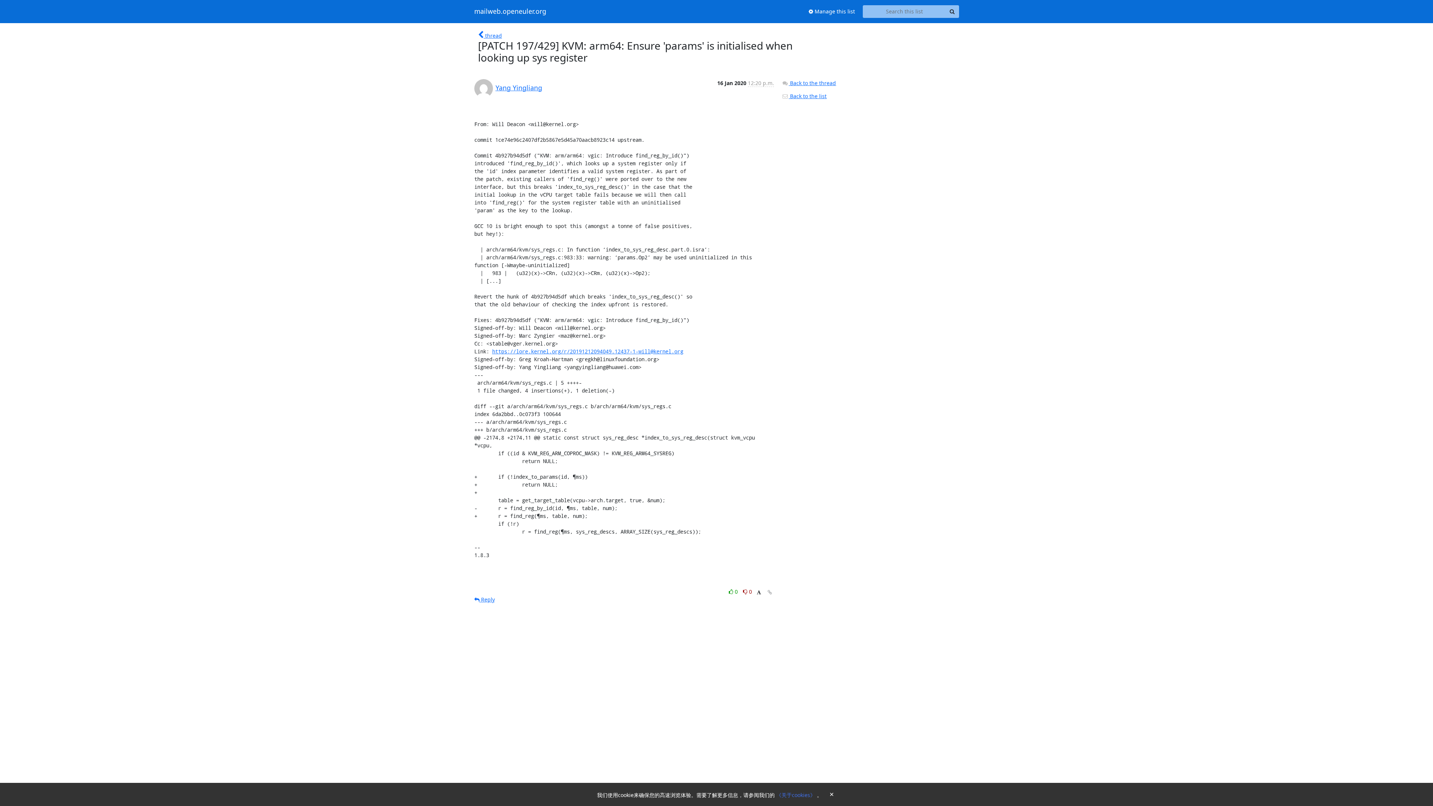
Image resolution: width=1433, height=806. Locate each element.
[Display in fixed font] (759, 593)
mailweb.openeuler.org (510, 11)
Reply (487, 599)
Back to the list (808, 96)
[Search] (952, 11)
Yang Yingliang (519, 87)
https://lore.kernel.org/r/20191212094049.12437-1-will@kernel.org (587, 351)
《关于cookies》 (796, 795)
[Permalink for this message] (770, 592)
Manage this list (834, 11)
